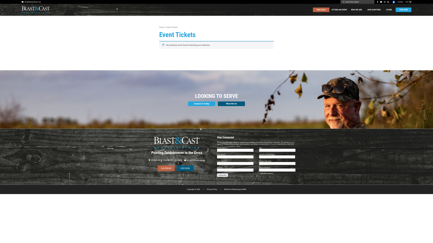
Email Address (222, 148)
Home (161, 27)
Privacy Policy (212, 189)
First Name (221, 154)
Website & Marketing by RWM (235, 189)
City (260, 148)
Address (220, 168)
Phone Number (265, 168)
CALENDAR (166, 168)
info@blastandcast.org (32, 2)
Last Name (221, 161)
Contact (400, 2)
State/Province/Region (267, 154)
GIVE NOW (185, 168)
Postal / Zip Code (265, 161)
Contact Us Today (202, 103)
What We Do (231, 103)
